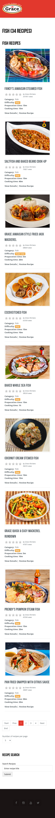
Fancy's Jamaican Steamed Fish (23, 89)
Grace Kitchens (30, 94)
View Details (11, 113)
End (6, 728)
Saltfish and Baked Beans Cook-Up (25, 161)
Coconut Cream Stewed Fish (21, 458)
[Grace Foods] (12, 9)
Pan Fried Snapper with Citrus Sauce (27, 682)
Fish (17, 99)
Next (42, 723)
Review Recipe (26, 113)
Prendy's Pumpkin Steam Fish (22, 609)
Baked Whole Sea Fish (18, 385)
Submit (7, 774)
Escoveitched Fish (16, 312)
